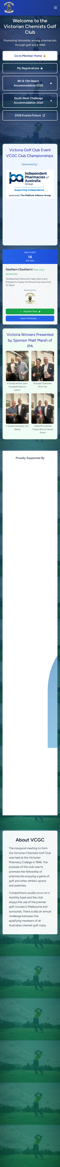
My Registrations (28, 68)
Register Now (30, 311)
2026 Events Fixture (28, 115)
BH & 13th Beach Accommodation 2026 (28, 83)
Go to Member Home (28, 56)
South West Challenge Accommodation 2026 (28, 100)
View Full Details (28, 318)
